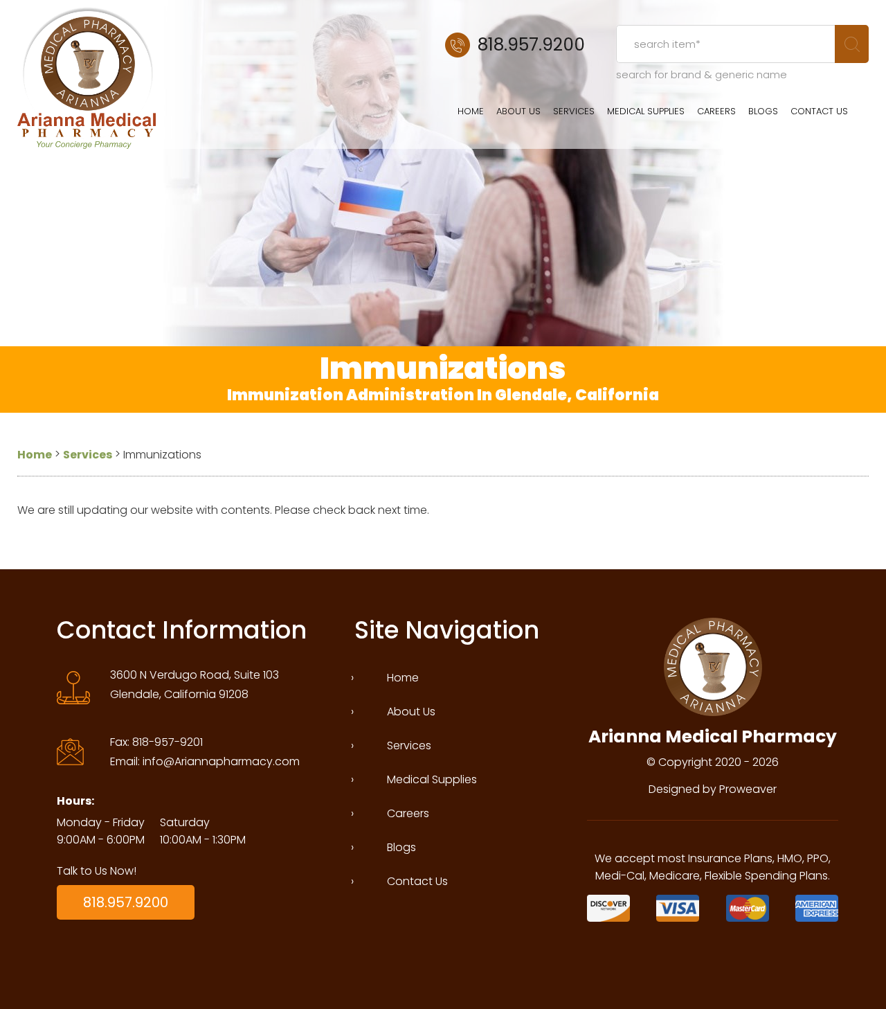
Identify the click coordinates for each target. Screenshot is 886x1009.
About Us (518, 111)
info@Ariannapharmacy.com (221, 761)
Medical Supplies (646, 111)
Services (574, 111)
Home (471, 111)
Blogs (763, 111)
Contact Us (819, 111)
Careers (716, 111)
